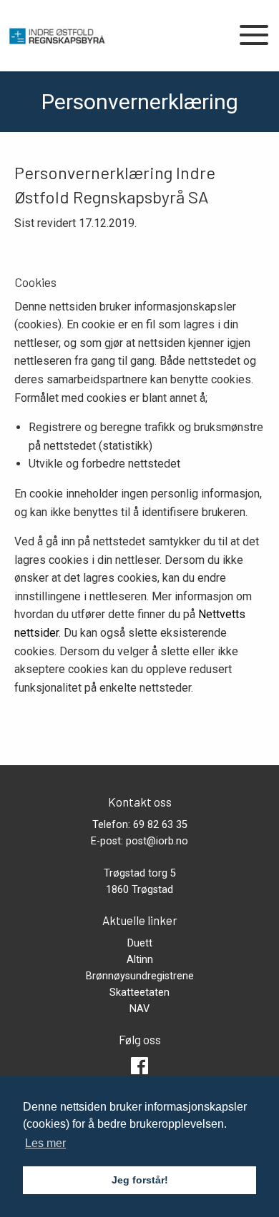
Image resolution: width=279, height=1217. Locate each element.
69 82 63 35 (160, 825)
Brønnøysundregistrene (140, 976)
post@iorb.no (157, 841)
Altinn (140, 960)
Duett (139, 943)
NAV (139, 1009)
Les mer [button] (45, 1143)
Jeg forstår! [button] (140, 1180)
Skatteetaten (139, 992)
